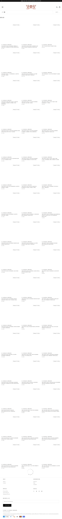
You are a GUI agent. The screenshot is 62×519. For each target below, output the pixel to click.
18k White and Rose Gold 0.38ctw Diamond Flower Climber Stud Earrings (9, 102)
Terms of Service (6, 492)
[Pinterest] (41, 491)
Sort (57, 12)
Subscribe (7, 505)
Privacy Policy (5, 491)
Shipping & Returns (6, 494)
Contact (4, 483)
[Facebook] (33, 491)
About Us (35, 481)
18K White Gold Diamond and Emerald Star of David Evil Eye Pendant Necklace (51, 215)
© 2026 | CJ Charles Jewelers (10, 510)
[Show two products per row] (2, 12)
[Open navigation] (2, 7)
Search (4, 481)
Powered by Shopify (6, 511)
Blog (34, 483)
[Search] (57, 7)
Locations (35, 484)
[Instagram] (39, 491)
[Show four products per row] (4, 12)
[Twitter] (36, 491)
